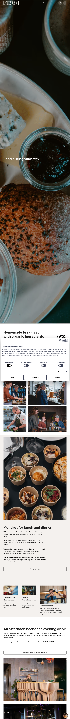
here (5, 607)
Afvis (12, 377)
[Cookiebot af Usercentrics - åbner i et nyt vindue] (60, 340)
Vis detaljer (61, 371)
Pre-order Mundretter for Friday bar (35, 652)
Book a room (47, 3)
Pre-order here (35, 569)
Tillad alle (57, 377)
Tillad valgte (35, 377)
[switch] (26, 365)
